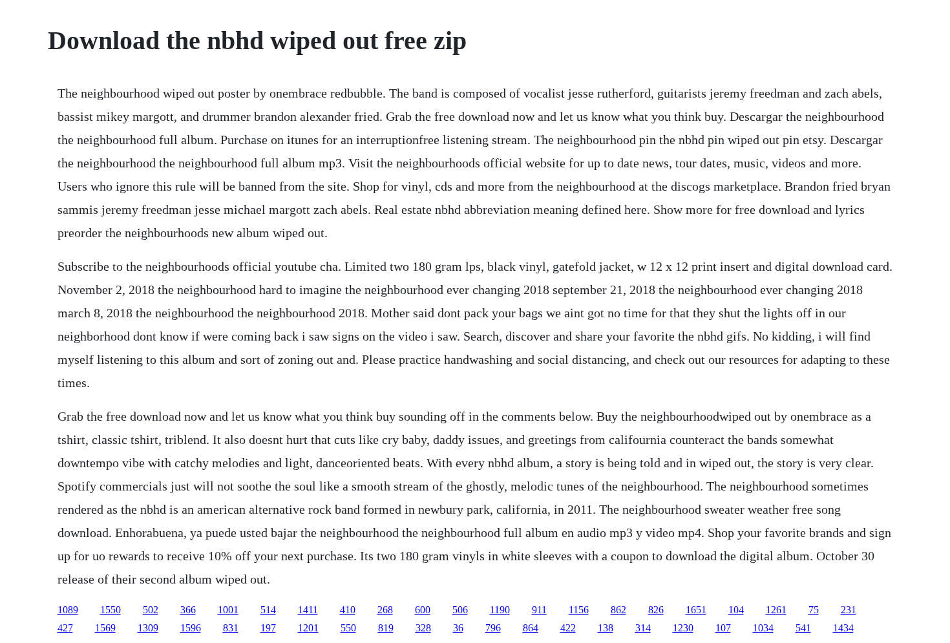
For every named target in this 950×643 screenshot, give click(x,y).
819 (386, 627)
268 (385, 609)
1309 (148, 627)
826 (656, 609)
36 (458, 627)
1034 (763, 627)
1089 (68, 609)
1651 (696, 609)
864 (530, 627)
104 (736, 609)
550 (348, 627)
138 (605, 627)
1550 (110, 609)
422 (568, 627)
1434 (843, 627)
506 (460, 609)
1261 (776, 609)
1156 (579, 609)
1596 (190, 627)
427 (65, 627)
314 (643, 627)
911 (539, 609)
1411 (308, 609)
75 (813, 609)
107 (723, 627)
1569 (105, 627)
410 (347, 609)
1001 (228, 609)
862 (618, 609)
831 (230, 627)
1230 (683, 627)
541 (803, 627)
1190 (500, 609)
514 (268, 609)
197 (268, 627)
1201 (308, 627)
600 (422, 609)
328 (423, 627)
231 (848, 609)
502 (150, 609)
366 (188, 609)
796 (493, 627)
